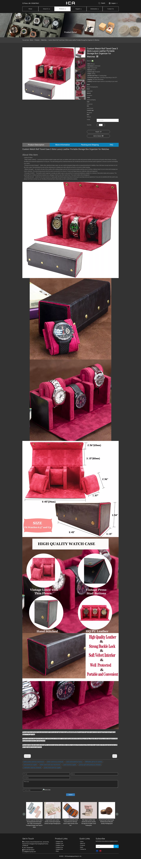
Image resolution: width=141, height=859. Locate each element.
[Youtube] (100, 851)
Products (61, 9)
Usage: (88, 97)
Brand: (88, 88)
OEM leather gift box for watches (93, 761)
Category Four (59, 847)
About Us (45, 9)
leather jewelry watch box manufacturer (33, 761)
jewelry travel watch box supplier (52, 767)
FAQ (111, 145)
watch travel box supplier (69, 764)
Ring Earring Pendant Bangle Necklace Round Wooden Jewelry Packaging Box (53, 821)
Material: (89, 93)
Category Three (60, 845)
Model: (88, 84)
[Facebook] (97, 851)
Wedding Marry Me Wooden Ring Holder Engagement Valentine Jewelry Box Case (89, 813)
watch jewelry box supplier (30, 764)
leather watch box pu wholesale (55, 761)
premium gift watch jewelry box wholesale (90, 764)
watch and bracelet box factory (74, 761)
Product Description (36, 145)
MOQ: (88, 114)
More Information (62, 145)
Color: (88, 101)
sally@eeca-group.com (30, 851)
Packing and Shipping (90, 145)
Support (78, 9)
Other (57, 851)
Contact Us (110, 9)
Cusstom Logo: (90, 110)
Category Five (59, 849)
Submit (70, 794)
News (81, 847)
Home (30, 9)
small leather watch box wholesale (32, 767)
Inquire (97, 131)
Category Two (59, 843)
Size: (88, 106)
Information (93, 9)
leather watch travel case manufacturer (50, 764)
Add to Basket (97, 136)
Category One (59, 841)
